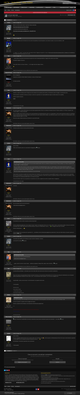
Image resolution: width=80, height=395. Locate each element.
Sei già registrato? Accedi (64, 7)
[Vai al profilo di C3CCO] (6, 15)
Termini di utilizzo (14, 393)
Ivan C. (8, 218)
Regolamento (48, 7)
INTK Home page (8, 7)
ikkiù (9, 268)
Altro (54, 7)
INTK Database (16, 7)
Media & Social (24, 7)
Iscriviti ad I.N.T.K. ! (40, 7)
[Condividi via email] (7, 370)
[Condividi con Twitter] (4, 370)
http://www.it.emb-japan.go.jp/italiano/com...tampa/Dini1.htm (24, 31)
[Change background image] (75, 7)
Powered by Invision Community (71, 389)
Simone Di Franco (8, 72)
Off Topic (20, 16)
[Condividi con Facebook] (6, 370)
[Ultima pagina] (11, 20)
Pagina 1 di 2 (15, 350)
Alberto (8, 294)
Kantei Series (31, 7)
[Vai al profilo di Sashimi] (8, 338)
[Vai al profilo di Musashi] (8, 44)
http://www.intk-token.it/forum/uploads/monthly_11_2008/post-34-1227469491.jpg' (62, 52)
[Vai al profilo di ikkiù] (8, 274)
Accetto (70, 393)
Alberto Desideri (8, 316)
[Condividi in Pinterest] (9, 370)
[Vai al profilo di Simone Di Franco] (8, 78)
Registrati (71, 7)
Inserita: (17, 38)
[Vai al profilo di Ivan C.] (8, 223)
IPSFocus (10, 388)
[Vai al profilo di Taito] (8, 60)
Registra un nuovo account (22, 362)
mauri (9, 90)
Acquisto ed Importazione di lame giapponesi (40, 12)
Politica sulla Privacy (21, 393)
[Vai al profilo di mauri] (8, 96)
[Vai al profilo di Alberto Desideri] (8, 321)
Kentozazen (8, 125)
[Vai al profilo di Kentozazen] (8, 113)
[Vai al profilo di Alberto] (8, 299)
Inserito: (17, 22)
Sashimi (8, 333)
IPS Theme (5, 388)
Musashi (8, 38)
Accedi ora (57, 362)
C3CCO (10, 16)
